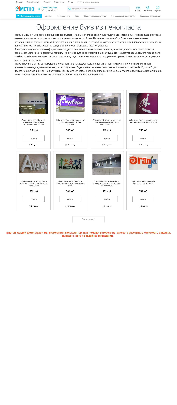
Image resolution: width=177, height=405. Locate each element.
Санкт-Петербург (49, 7)
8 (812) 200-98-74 (48, 10)
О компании (59, 2)
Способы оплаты (33, 2)
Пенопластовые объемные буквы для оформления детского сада (70, 183)
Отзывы (47, 2)
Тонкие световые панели (150, 16)
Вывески (48, 16)
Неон (77, 16)
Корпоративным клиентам (88, 2)
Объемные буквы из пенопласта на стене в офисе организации (143, 121)
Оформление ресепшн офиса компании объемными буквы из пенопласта (33, 183)
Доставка (19, 2)
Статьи (70, 2)
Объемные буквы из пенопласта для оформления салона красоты (70, 122)
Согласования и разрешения (123, 16)
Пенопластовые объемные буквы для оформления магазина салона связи (34, 122)
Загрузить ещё (88, 219)
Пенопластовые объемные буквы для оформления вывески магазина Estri (106, 183)
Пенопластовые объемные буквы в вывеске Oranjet (143, 182)
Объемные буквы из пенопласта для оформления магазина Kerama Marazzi (107, 122)
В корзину (34, 145)
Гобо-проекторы (63, 16)
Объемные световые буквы (95, 16)
